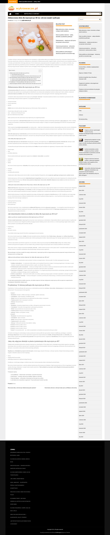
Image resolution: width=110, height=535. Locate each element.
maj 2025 (81, 249)
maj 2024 (81, 279)
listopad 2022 (82, 305)
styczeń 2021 (82, 390)
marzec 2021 (82, 381)
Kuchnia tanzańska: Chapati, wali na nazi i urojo (20, 509)
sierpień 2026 (82, 186)
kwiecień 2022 (82, 326)
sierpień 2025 (82, 237)
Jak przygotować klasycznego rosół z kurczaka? (20, 522)
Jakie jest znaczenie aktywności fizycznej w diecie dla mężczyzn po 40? (26, 76)
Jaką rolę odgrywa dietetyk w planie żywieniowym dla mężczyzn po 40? (25, 83)
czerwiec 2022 (82, 317)
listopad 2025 (82, 224)
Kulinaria (81, 114)
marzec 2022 (82, 330)
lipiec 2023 (81, 300)
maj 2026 (81, 198)
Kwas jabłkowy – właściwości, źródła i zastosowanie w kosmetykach (18, 485)
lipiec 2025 (81, 241)
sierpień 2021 (82, 360)
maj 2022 (81, 322)
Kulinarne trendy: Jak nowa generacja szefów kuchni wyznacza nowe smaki (20, 501)
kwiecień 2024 (82, 283)
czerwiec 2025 (82, 245)
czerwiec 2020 (82, 419)
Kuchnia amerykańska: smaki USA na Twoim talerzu (20, 474)
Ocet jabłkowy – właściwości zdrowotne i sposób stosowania (26, 374)
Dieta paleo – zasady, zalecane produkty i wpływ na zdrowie (26, 376)
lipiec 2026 (81, 190)
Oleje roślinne (63, 120)
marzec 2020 (82, 432)
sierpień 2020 (82, 411)
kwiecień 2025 (82, 254)
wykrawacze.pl (26, 20)
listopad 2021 (82, 347)
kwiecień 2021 (82, 377)
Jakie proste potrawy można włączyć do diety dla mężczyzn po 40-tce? (26, 80)
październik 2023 (83, 292)
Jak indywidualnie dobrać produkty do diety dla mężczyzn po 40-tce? (25, 77)
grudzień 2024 (82, 266)
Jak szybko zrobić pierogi (17, 478)
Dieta (14, 383)
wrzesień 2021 (82, 356)
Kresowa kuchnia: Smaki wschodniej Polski (20, 493)
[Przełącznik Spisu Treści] (39, 71)
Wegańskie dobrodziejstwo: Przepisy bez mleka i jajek (20, 454)
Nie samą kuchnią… (83, 119)
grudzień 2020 (82, 394)
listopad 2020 (82, 398)
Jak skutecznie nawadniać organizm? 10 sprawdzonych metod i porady (29, 380)
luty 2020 (81, 436)
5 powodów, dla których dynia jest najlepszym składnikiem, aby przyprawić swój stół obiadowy (89, 170)
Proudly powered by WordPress (47, 532)
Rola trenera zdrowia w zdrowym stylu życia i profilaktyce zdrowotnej (61, 387)
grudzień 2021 (82, 343)
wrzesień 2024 (82, 271)
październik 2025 (83, 228)
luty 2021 (81, 385)
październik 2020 (83, 402)
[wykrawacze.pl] (10, 14)
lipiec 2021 (81, 364)
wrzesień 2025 (82, 232)
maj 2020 (81, 424)
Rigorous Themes (66, 532)
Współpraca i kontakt (31, 14)
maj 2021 (81, 373)
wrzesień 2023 (82, 296)
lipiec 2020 (81, 415)
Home (17, 14)
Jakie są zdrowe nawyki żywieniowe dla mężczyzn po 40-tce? (24, 79)
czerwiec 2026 (82, 194)
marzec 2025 (82, 258)
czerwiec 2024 (82, 275)
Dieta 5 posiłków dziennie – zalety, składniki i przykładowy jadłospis (37, 1)
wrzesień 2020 (82, 407)
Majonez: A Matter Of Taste (85, 73)
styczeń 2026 (82, 215)
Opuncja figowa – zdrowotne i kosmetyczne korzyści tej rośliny (27, 378)
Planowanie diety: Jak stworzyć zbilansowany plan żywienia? (22, 387)
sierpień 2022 (82, 309)
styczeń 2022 (82, 339)
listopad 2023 (82, 288)
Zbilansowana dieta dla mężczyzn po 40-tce (19, 73)
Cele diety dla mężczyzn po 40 (18, 74)
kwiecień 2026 (82, 203)
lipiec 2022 (81, 313)
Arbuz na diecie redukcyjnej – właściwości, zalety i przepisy (18, 516)
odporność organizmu (50, 207)
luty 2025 (81, 262)
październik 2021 (83, 351)
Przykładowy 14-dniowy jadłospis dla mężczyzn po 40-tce (22, 81)
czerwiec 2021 (82, 368)
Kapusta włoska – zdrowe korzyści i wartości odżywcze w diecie (20, 467)
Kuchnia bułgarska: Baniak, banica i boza (20, 460)
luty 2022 (81, 334)
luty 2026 (81, 211)
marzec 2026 (82, 207)
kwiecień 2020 (82, 428)
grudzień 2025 (82, 220)
